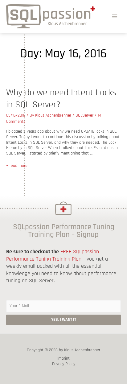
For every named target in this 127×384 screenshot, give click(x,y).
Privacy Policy (63, 364)
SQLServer (84, 115)
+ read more (16, 165)
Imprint (63, 358)
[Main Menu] (115, 16)
